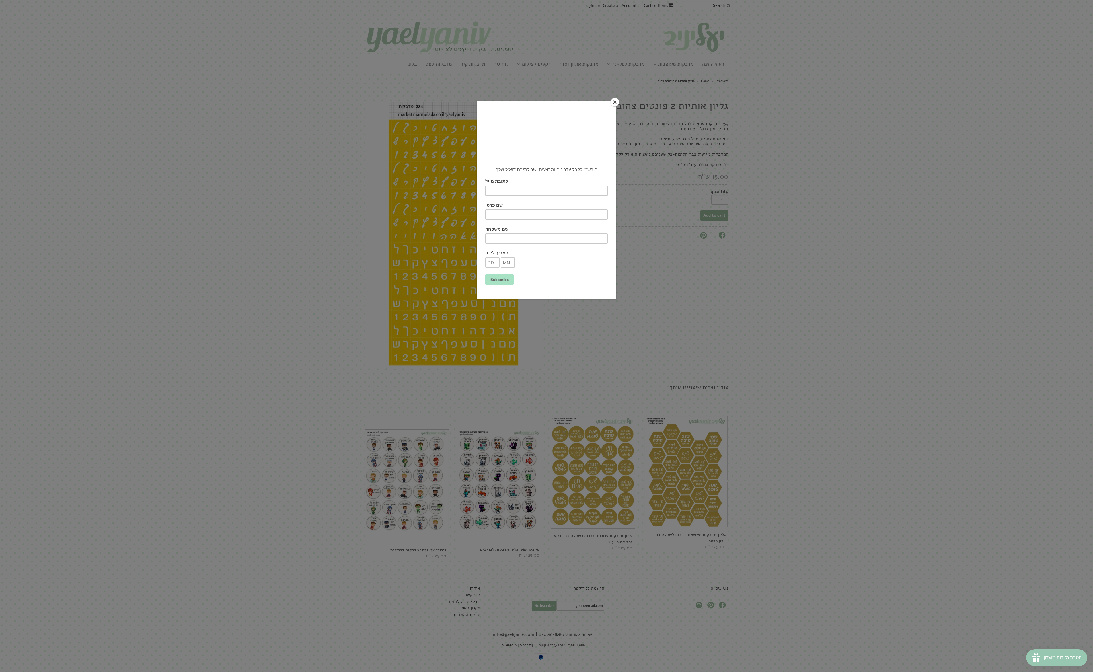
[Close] (615, 102)
